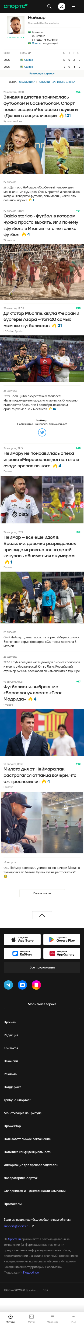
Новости (44, 81)
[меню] (74, 6)
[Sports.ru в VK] (23, 985)
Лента (13, 81)
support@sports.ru (16, 1226)
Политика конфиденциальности (27, 1152)
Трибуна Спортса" (17, 1100)
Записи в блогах (63, 81)
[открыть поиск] (49, 6)
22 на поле (10, 240)
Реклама (10, 1074)
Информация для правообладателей (31, 1165)
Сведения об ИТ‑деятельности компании (35, 1191)
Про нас (10, 1022)
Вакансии (11, 1061)
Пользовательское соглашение (27, 1139)
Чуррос (8, 704)
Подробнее (31, 1272)
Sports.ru (14, 1239)
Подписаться (15, 37)
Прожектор (12, 1126)
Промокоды (13, 1204)
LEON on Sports (13, 331)
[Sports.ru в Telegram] (9, 985)
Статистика (27, 81)
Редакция (11, 1035)
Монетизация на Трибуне (23, 1113)
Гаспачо (8, 471)
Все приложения (42, 967)
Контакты (11, 1048)
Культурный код (13, 121)
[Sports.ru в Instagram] (37, 985)
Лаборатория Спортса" (21, 1178)
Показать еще (42, 893)
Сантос (36, 43)
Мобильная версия (42, 1004)
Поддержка (12, 1087)
